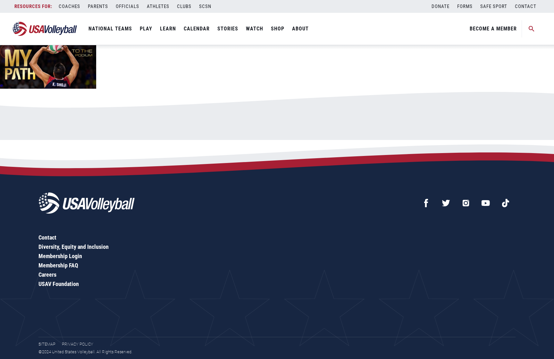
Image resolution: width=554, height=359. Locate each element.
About (300, 29)
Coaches (69, 6)
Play (146, 29)
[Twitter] (446, 203)
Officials (127, 6)
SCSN (205, 6)
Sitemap (46, 344)
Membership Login (60, 256)
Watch (254, 29)
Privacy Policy (77, 344)
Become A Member (493, 29)
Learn (168, 29)
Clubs (184, 6)
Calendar (197, 29)
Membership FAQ (58, 265)
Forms (465, 6)
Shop (277, 29)
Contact (525, 6)
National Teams (110, 29)
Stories (227, 29)
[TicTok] (505, 203)
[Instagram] (465, 203)
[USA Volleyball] (45, 29)
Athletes (158, 6)
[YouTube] (485, 203)
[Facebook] (426, 203)
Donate (440, 6)
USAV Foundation (58, 284)
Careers (47, 274)
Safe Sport (493, 6)
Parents (98, 6)
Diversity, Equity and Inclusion (73, 246)
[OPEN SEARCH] (531, 29)
